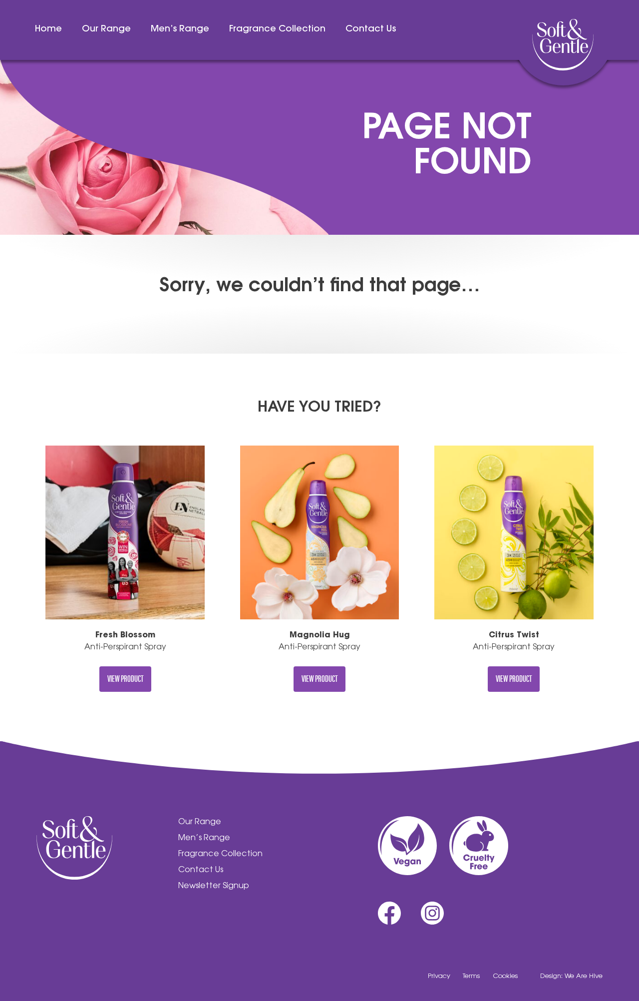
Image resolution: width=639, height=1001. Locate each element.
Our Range (106, 29)
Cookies (505, 976)
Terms (471, 976)
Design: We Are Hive (571, 976)
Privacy (439, 976)
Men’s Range (180, 29)
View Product (125, 678)
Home (48, 29)
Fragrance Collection (277, 29)
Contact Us (370, 29)
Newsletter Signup (213, 886)
